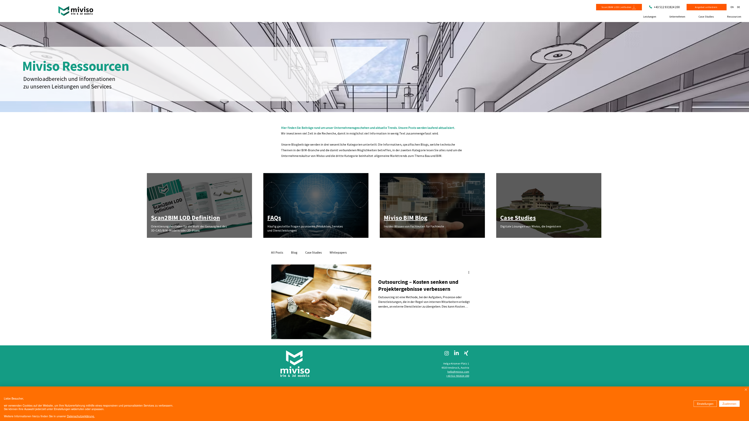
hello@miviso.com (458, 371)
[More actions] (470, 272)
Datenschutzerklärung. (81, 416)
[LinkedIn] (456, 353)
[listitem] (199, 205)
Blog (294, 252)
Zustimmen (729, 404)
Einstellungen (705, 404)
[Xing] (466, 353)
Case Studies (313, 252)
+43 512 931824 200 (667, 7)
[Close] (746, 390)
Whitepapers (338, 252)
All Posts (277, 252)
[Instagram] (447, 353)
